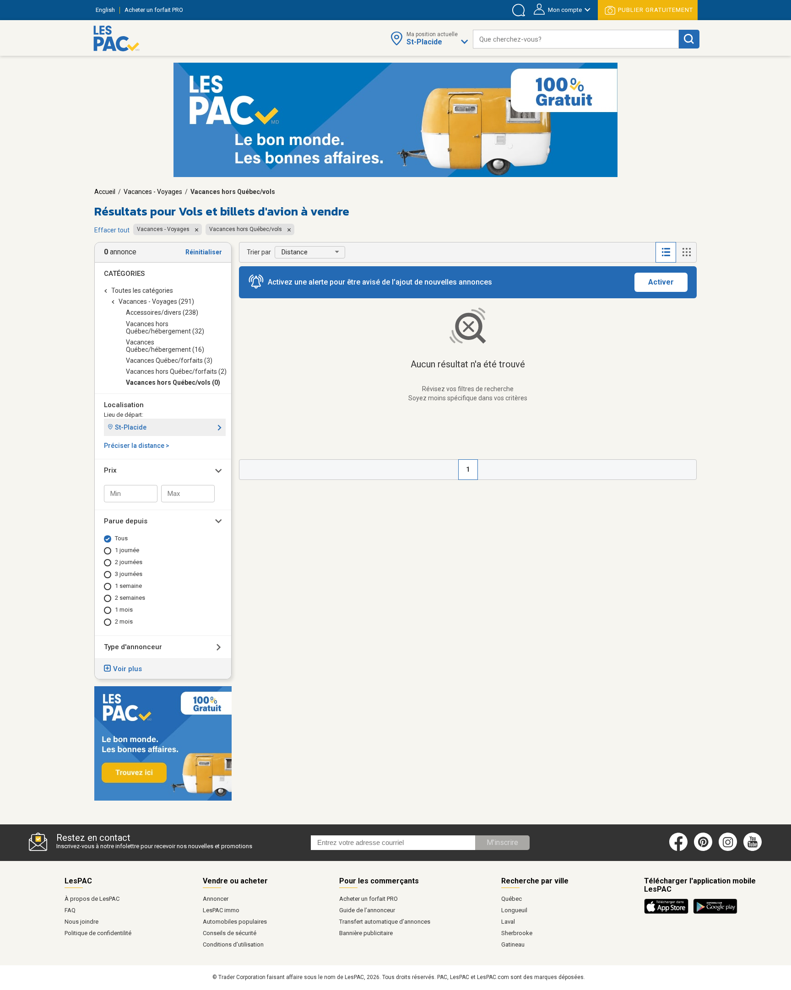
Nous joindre (81, 921)
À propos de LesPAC (92, 898)
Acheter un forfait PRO (368, 898)
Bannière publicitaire (366, 933)
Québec (511, 898)
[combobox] (576, 39)
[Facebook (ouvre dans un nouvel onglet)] (678, 849)
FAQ (70, 910)
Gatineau (513, 944)
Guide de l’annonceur (367, 910)
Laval (508, 921)
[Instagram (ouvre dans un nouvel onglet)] (727, 849)
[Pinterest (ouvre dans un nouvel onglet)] (703, 849)
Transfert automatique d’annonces (384, 921)
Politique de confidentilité (98, 933)
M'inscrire (502, 842)
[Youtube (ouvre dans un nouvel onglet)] (754, 849)
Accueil (104, 191)
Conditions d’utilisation (233, 944)
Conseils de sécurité (229, 933)
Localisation (124, 405)
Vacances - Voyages (153, 191)
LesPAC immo (221, 910)
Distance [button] (295, 252)
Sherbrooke (516, 933)
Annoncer (215, 898)
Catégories (124, 273)
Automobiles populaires (235, 921)
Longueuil (514, 910)
